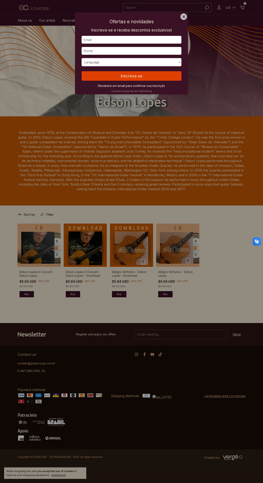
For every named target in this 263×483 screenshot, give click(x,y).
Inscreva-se (131, 76)
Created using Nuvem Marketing (131, 91)
